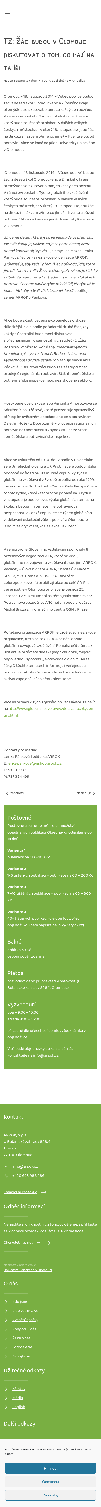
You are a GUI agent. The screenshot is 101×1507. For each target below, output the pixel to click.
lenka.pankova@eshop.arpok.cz (34, 763)
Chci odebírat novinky (22, 1243)
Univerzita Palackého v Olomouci (28, 1270)
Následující (85, 793)
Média (17, 1398)
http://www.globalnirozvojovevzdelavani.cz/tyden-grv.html (49, 712)
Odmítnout (50, 1482)
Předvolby (50, 1495)
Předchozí (16, 793)
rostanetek (22, 81)
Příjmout (50, 1468)
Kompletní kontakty (20, 1192)
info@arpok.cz (70, 925)
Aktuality (78, 81)
